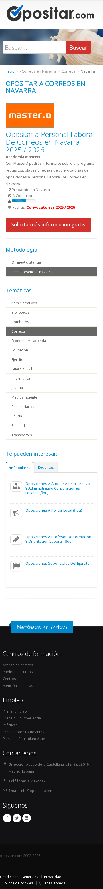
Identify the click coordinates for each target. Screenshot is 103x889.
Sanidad (18, 425)
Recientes (46, 467)
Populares (21, 467)
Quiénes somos (52, 883)
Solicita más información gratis (48, 224)
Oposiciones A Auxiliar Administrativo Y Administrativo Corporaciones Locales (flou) (57, 488)
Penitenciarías (22, 406)
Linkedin (26, 818)
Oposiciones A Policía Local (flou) (53, 510)
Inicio (10, 71)
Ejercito (17, 359)
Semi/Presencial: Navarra (31, 271)
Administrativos (24, 303)
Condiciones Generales (19, 876)
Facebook (7, 818)
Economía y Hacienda (28, 340)
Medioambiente (24, 397)
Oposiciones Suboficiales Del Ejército (57, 563)
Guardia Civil (21, 369)
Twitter (17, 818)
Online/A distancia (26, 262)
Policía (16, 416)
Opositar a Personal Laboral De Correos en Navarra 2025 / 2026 (50, 141)
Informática (20, 378)
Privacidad (52, 876)
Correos (18, 331)
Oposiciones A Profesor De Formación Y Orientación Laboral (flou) (58, 539)
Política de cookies (18, 883)
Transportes (21, 435)
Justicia (17, 387)
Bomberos (20, 321)
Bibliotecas (20, 312)
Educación (19, 350)
